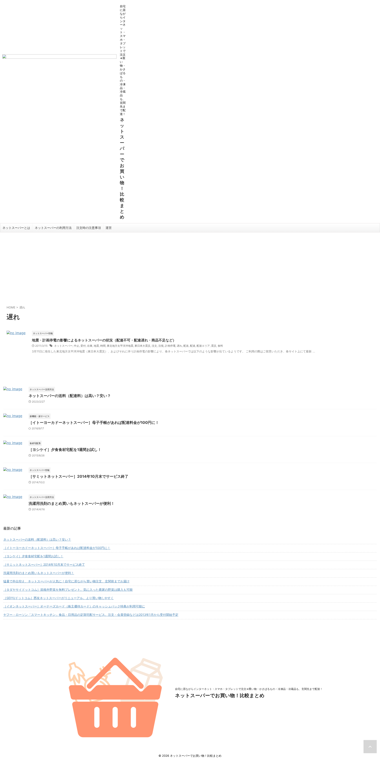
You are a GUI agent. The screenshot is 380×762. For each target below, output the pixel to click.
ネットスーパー (63, 345)
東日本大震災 (142, 345)
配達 (192, 345)
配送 (186, 345)
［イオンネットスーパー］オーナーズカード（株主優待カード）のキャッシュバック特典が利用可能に (74, 606)
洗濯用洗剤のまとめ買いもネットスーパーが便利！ (72, 503)
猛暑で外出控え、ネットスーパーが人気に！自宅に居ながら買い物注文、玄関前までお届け (66, 581)
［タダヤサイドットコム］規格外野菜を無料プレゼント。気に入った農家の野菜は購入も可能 (68, 589)
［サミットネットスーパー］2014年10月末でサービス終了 (78, 476)
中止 (76, 345)
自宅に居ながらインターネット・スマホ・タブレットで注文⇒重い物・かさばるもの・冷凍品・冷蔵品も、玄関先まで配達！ (249, 689)
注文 (154, 345)
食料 (220, 345)
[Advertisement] (190, 265)
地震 (96, 345)
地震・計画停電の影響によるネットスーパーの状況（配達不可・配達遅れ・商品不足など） (104, 340)
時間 (103, 345)
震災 (213, 345)
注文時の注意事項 (88, 228)
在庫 (89, 345)
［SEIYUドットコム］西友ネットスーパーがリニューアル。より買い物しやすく (58, 598)
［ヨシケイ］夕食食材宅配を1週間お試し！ (65, 449)
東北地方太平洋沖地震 (120, 345)
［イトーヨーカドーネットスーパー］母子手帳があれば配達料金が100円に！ (94, 422)
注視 (161, 345)
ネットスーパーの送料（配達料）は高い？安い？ (70, 396)
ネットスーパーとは (16, 228)
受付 (83, 345)
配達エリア (203, 345)
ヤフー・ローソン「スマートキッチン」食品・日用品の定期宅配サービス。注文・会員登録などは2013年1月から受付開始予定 (90, 614)
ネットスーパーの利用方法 (53, 228)
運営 (109, 228)
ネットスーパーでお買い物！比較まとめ (220, 695)
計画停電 (170, 345)
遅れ (179, 345)
